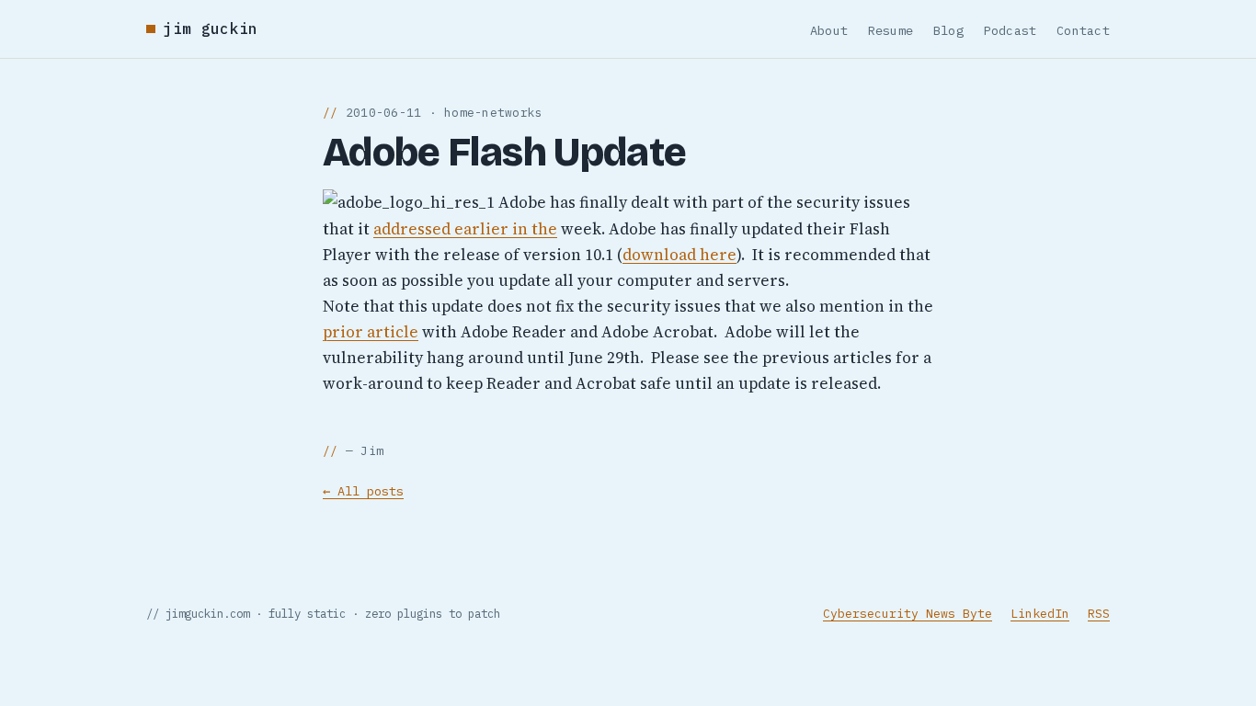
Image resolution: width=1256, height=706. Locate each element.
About (829, 30)
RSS (1099, 613)
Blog (948, 30)
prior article (370, 332)
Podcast (1010, 30)
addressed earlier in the (465, 229)
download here (679, 255)
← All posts (363, 491)
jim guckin (210, 28)
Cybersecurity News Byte (907, 613)
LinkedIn (1040, 613)
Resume (891, 30)
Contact (1083, 30)
